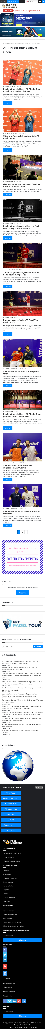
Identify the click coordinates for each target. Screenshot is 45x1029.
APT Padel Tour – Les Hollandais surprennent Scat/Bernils (17, 466)
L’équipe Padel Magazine (11, 861)
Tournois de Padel (9, 984)
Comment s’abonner (10, 914)
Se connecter (7, 918)
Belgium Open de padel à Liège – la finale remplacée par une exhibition (21, 227)
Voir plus (6, 870)
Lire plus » (8, 103)
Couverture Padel (9, 897)
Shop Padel (7, 874)
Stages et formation (10, 878)
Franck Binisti (9, 86)
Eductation (6, 901)
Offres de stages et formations (13, 926)
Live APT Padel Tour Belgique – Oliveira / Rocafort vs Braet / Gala (21, 185)
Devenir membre (13, 1)
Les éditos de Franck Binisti (12, 853)
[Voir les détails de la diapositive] (22, 623)
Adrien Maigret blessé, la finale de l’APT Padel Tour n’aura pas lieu (21, 274)
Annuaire (11, 1027)
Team (35, 1027)
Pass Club (18, 1027)
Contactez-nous (8, 857)
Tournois (3, 1)
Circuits (5, 893)
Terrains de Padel (9, 991)
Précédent (4, 622)
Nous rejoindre (27, 1027)
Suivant (40, 622)
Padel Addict (7, 987)
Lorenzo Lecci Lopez (11, 133)
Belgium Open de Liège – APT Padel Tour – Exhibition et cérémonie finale (22, 90)
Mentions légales (35, 1023)
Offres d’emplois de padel (12, 922)
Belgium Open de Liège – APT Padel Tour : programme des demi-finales (22, 415)
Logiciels (6, 890)
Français (30, 1)
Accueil (6, 43)
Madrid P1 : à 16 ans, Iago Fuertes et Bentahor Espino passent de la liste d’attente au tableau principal (27, 11)
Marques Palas (8, 886)
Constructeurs (8, 882)
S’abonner (22, 593)
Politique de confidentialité (22, 1025)
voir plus (39, 787)
